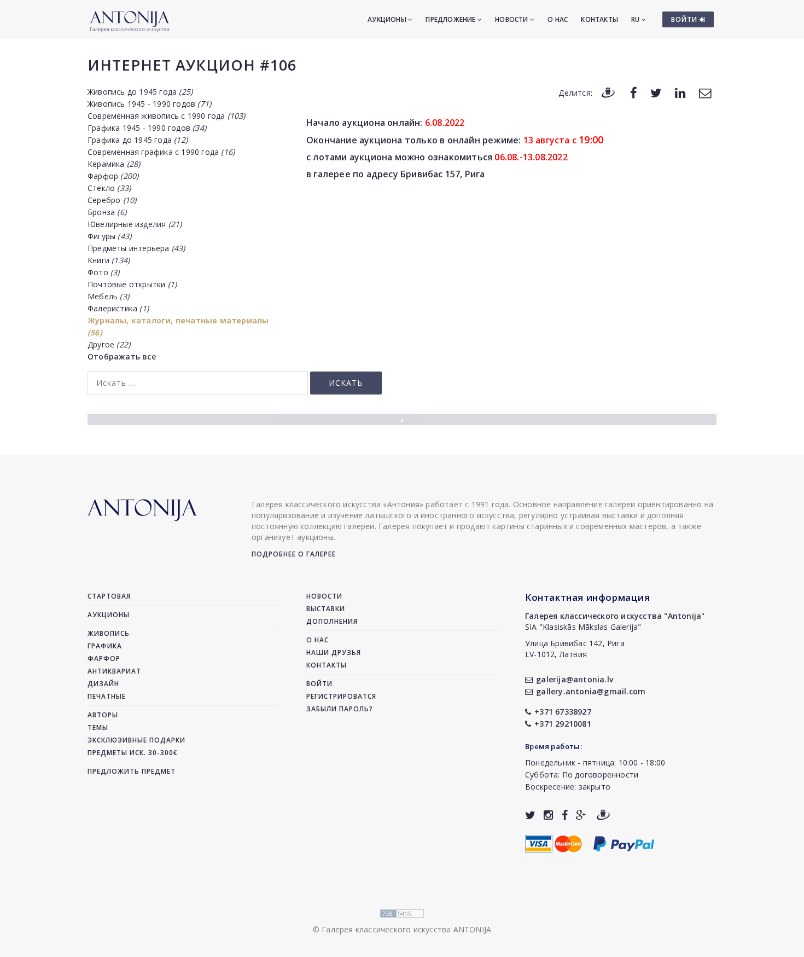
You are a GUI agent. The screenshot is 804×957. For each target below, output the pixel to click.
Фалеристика (118, 308)
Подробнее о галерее (294, 554)
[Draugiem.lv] (608, 92)
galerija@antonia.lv (574, 679)
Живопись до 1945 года (140, 91)
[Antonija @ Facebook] (565, 815)
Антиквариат (114, 671)
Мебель (108, 296)
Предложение (451, 19)
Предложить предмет (132, 771)
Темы (98, 727)
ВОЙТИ (685, 19)
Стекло (109, 188)
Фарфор (113, 176)
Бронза (107, 212)
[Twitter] (656, 92)
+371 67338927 (562, 711)
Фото (104, 272)
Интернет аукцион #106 (192, 65)
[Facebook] (633, 92)
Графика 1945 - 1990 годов (147, 128)
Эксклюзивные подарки (136, 740)
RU (636, 19)
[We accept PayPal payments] (623, 842)
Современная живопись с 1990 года (167, 116)
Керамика (114, 164)
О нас (557, 19)
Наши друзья (333, 652)
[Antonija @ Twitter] (530, 815)
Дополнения (332, 621)
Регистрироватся (341, 696)
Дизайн (103, 683)
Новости (512, 19)
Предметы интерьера (136, 248)
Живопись (109, 633)
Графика (105, 646)
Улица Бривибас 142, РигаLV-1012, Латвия (575, 648)
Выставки (325, 608)
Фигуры (109, 236)
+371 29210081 (562, 723)
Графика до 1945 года (138, 140)
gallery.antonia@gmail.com (590, 691)
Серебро (112, 200)
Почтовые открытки (132, 284)
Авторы (103, 715)
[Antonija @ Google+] (581, 815)
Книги (109, 260)
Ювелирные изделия (135, 224)
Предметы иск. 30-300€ (133, 752)
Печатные (107, 696)
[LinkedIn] (680, 92)
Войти (319, 683)
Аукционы (388, 19)
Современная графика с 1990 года (161, 152)
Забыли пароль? (339, 709)
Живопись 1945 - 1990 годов (149, 103)
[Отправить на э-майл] (705, 92)
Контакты (599, 19)
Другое (109, 344)
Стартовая (109, 596)
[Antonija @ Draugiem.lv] (603, 815)
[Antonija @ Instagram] (548, 815)
